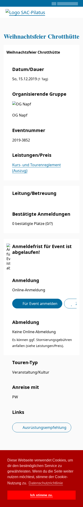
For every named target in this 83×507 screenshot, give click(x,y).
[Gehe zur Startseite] (25, 12)
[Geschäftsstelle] (6, 3)
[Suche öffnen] (63, 12)
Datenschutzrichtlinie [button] (46, 483)
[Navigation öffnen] (75, 12)
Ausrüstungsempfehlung (44, 427)
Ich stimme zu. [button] (41, 495)
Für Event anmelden (39, 303)
